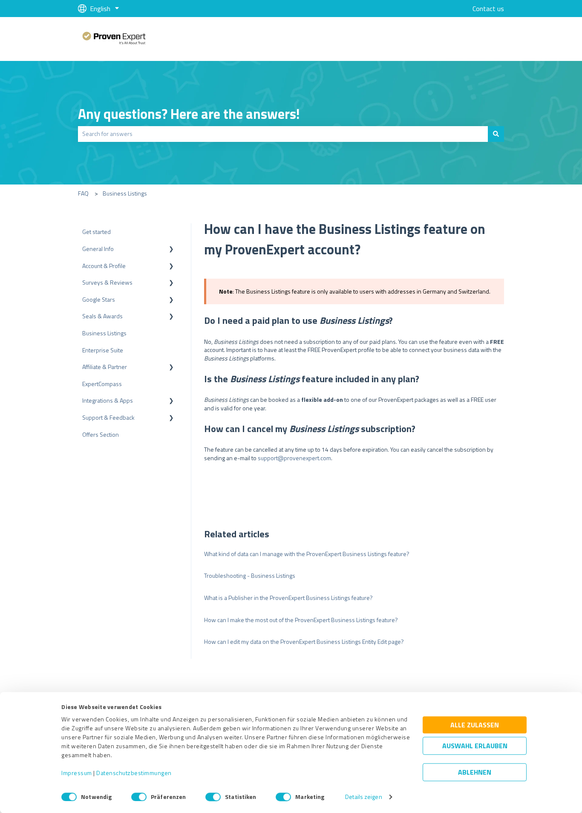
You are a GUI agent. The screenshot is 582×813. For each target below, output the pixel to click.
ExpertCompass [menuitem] (102, 383)
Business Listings (125, 193)
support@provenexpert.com (294, 457)
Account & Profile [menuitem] (104, 265)
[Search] (496, 133)
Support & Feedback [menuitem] (108, 417)
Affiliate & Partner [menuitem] (104, 366)
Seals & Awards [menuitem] (102, 315)
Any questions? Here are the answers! (189, 114)
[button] (171, 250)
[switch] (139, 797)
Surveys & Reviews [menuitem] (107, 282)
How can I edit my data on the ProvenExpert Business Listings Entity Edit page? (304, 641)
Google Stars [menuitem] (98, 299)
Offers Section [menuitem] (100, 434)
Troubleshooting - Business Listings (249, 575)
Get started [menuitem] (96, 231)
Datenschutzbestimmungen (134, 773)
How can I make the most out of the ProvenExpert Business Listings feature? (301, 619)
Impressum (76, 773)
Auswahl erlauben (474, 746)
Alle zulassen (474, 725)
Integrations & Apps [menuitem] (107, 400)
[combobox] (283, 133)
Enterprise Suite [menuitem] (102, 350)
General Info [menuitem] (98, 248)
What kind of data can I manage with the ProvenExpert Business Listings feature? (306, 553)
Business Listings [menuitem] (104, 333)
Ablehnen (474, 772)
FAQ (83, 193)
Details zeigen (363, 797)
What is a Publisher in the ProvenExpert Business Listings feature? (288, 597)
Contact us (488, 8)
